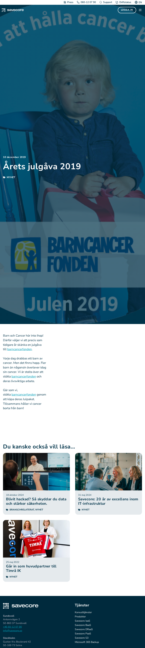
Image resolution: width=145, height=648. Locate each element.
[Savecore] (13, 10)
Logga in (127, 10)
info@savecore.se (12, 630)
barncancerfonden (19, 349)
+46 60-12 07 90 (12, 627)
